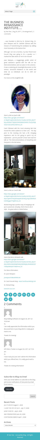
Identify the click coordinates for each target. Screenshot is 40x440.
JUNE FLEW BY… (9, 411)
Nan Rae (8, 31)
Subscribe (9, 389)
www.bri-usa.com (9, 289)
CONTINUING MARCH (11, 417)
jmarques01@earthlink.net (12, 277)
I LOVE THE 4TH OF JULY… (12, 408)
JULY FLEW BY (8, 405)
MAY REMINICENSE (10, 414)
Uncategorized (27, 31)
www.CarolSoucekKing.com (27, 281)
